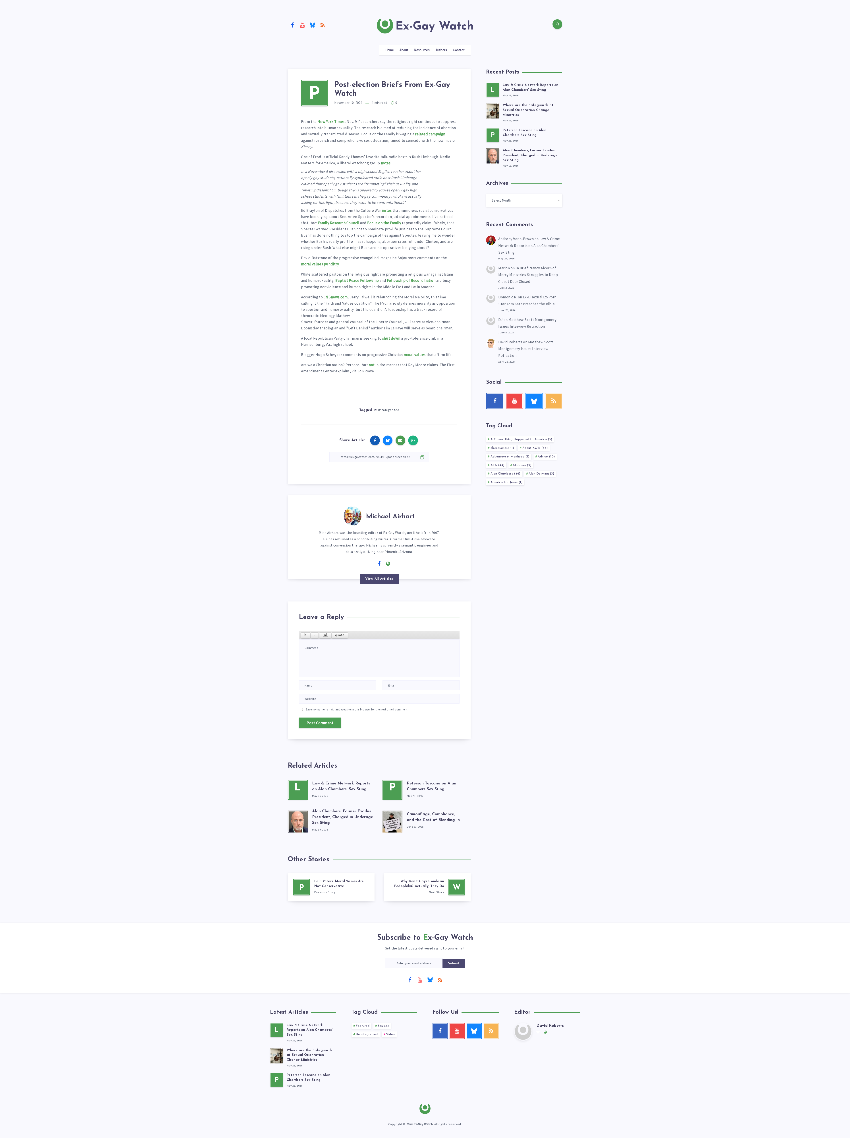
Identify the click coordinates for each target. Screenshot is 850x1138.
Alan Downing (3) (541, 473)
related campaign (430, 134)
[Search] (557, 24)
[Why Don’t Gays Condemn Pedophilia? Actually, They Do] (427, 887)
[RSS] (323, 25)
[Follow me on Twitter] (370, 563)
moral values (415, 354)
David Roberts (510, 342)
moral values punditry (320, 264)
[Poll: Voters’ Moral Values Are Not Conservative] (331, 887)
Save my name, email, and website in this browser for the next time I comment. (357, 709)
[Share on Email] (400, 440)
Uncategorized (388, 410)
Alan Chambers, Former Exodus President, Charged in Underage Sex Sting (342, 817)
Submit (453, 963)
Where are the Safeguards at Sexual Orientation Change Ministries (528, 110)
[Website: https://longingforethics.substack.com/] (388, 563)
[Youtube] (302, 25)
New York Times (330, 121)
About (404, 50)
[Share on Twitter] (387, 440)
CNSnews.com (336, 297)
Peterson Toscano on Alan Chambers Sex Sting (308, 1078)
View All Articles (379, 579)
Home (389, 50)
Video (390, 1034)
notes (386, 163)
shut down (391, 338)
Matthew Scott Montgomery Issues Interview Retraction (526, 349)
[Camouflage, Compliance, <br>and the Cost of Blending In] (392, 821)
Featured (362, 1026)
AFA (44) (497, 465)
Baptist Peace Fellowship (357, 280)
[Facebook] (292, 25)
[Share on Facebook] (375, 440)
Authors (441, 50)
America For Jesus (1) (507, 482)
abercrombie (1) (502, 448)
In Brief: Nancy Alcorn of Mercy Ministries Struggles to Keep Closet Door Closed (528, 275)
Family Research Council (338, 222)
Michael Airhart (390, 516)
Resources (422, 50)
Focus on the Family (384, 222)
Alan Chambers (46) (505, 473)
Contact (459, 50)
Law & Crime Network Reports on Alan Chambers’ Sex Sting (529, 245)
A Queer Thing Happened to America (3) (521, 439)
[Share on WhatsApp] (413, 440)
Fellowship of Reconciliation (411, 280)
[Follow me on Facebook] (379, 563)
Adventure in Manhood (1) (510, 456)
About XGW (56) (535, 448)
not (372, 364)
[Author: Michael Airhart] (352, 515)
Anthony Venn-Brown (516, 238)
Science (383, 1026)
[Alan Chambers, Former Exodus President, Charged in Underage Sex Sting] (298, 821)
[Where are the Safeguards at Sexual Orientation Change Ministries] (492, 110)
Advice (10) (546, 456)
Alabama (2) (522, 465)
